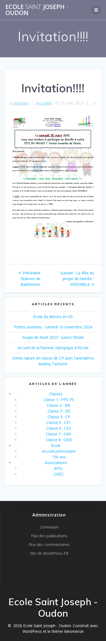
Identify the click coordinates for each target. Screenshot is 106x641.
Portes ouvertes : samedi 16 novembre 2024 (53, 327)
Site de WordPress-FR (49, 553)
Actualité (44, 103)
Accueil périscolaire (59, 451)
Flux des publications (49, 535)
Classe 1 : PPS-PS (58, 399)
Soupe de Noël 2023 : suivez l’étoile (53, 337)
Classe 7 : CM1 (59, 434)
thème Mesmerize (68, 631)
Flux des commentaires (49, 544)
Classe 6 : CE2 (58, 428)
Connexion (49, 527)
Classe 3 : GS (59, 411)
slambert (21, 103)
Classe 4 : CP (59, 416)
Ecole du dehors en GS (53, 316)
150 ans (59, 456)
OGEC (59, 474)
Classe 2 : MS (58, 405)
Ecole (56, 445)
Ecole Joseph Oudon (36, 10)
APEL (58, 468)
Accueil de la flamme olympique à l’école (53, 347)
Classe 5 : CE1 (58, 422)
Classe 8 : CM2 (59, 439)
